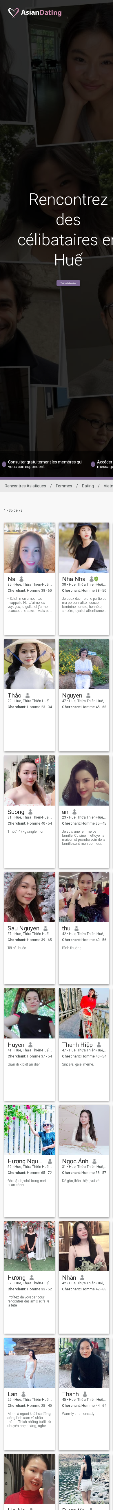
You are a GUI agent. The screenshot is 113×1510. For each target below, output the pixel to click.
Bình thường (71, 948)
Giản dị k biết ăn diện (24, 1064)
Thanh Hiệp (77, 1044)
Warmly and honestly (78, 1414)
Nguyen (72, 695)
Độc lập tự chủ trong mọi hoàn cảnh (27, 1183)
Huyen (16, 1044)
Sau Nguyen (23, 928)
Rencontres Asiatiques (25, 486)
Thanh (70, 1394)
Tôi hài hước (17, 948)
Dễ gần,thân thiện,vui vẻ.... (82, 1181)
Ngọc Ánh (75, 1161)
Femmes (64, 486)
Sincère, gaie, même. (78, 1064)
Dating (88, 486)
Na (11, 579)
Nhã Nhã (73, 579)
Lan (12, 1394)
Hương (16, 1277)
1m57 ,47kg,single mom (26, 832)
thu (66, 928)
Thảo (14, 695)
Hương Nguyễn (26, 1161)
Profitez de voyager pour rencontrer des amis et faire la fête (28, 1301)
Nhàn (69, 1277)
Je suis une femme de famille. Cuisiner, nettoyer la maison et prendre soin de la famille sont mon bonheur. (83, 838)
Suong (16, 811)
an (65, 811)
